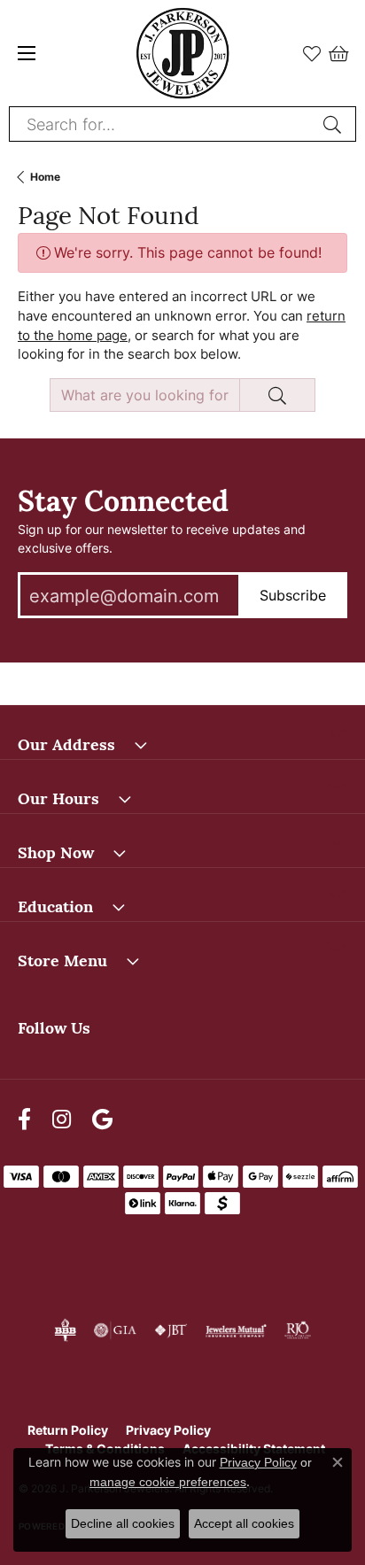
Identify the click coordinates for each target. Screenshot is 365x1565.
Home (45, 176)
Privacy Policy (168, 1430)
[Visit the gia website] (115, 1330)
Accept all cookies (244, 1523)
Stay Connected (123, 498)
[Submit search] (335, 124)
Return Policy (67, 1430)
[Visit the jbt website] (171, 1330)
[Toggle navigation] (26, 53)
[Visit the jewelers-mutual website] (236, 1330)
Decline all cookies (123, 1523)
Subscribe (293, 595)
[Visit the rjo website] (297, 1330)
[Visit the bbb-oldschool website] (65, 1330)
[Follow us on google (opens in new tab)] (102, 1119)
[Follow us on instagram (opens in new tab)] (61, 1119)
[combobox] (162, 124)
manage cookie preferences (167, 1482)
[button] (312, 53)
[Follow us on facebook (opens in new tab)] (24, 1119)
